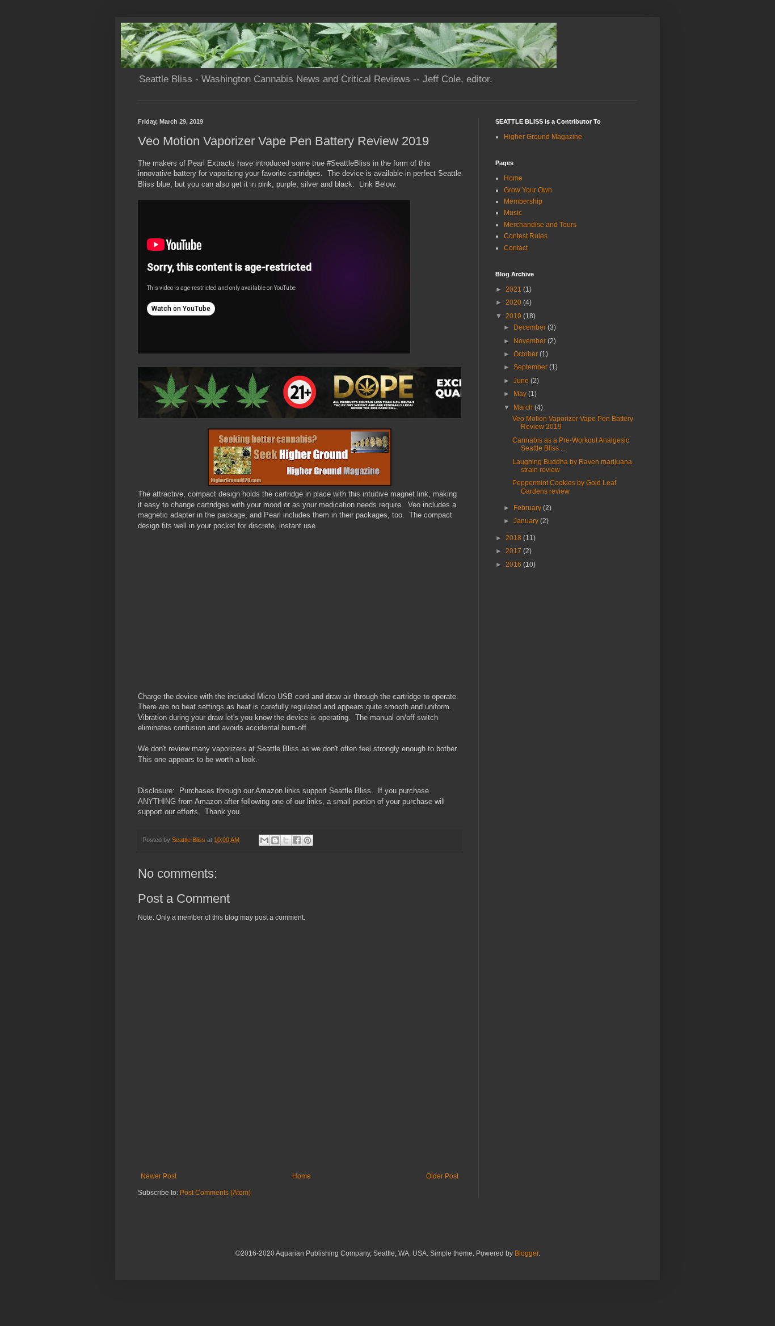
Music (513, 213)
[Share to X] (286, 840)
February (528, 508)
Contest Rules (525, 236)
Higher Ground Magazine (543, 137)
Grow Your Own (528, 190)
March (523, 407)
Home (301, 1176)
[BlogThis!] (275, 840)
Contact (516, 248)
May (520, 394)
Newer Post (158, 1176)
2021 (514, 289)
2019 (514, 316)
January (526, 521)
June (521, 381)
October (526, 354)
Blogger (526, 1253)
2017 (514, 551)
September (531, 367)
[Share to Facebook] (296, 840)
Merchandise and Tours (540, 225)
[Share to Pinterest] (307, 840)
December (530, 327)
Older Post (442, 1176)
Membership (523, 201)
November (530, 341)
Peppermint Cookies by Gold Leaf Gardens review (564, 487)
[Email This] (264, 840)
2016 (514, 565)
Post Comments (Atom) (215, 1193)
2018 (514, 538)
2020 (514, 302)
